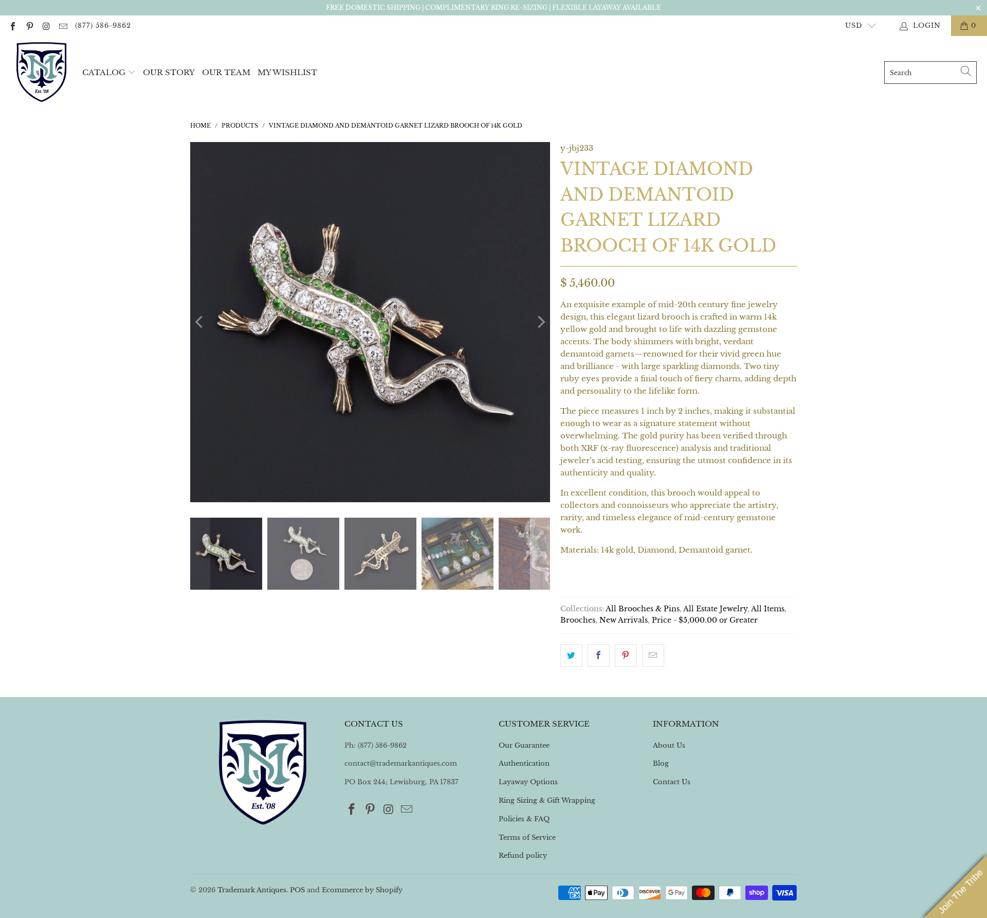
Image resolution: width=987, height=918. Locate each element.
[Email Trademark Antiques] (62, 25)
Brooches (577, 620)
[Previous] (200, 322)
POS (297, 890)
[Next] (540, 322)
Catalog (103, 72)
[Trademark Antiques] (41, 72)
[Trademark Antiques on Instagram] (45, 25)
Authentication (524, 763)
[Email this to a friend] (653, 655)
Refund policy (523, 855)
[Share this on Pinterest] (626, 655)
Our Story (169, 72)
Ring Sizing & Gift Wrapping (547, 800)
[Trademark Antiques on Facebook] (12, 25)
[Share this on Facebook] (599, 655)
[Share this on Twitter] (571, 655)
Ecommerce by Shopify (362, 890)
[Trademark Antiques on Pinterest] (28, 25)
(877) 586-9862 (103, 25)
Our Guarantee (524, 745)
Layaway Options (528, 782)
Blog (661, 763)
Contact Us (671, 782)
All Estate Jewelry (715, 609)
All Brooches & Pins (643, 609)
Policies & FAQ (524, 819)
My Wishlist (287, 72)
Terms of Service (527, 837)
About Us (669, 745)
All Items (767, 609)
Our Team (226, 72)
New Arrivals (623, 620)
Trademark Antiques (251, 890)
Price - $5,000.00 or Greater (705, 620)
